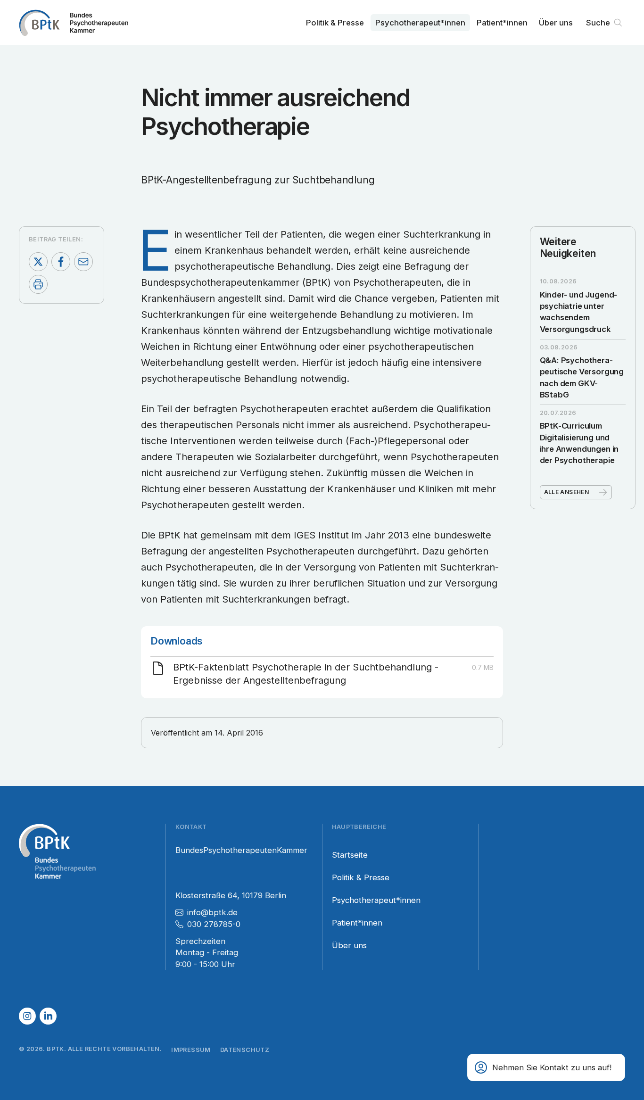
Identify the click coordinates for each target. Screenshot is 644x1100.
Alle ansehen (566, 492)
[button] (546, 1067)
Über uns (556, 22)
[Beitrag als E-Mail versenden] (83, 261)
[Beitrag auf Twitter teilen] (38, 261)
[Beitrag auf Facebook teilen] (60, 261)
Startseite (350, 855)
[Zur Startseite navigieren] (73, 22)
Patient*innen (502, 22)
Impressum (191, 1049)
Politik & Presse (335, 22)
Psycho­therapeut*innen (420, 22)
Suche (598, 22)
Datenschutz (244, 1049)
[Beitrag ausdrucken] (38, 284)
